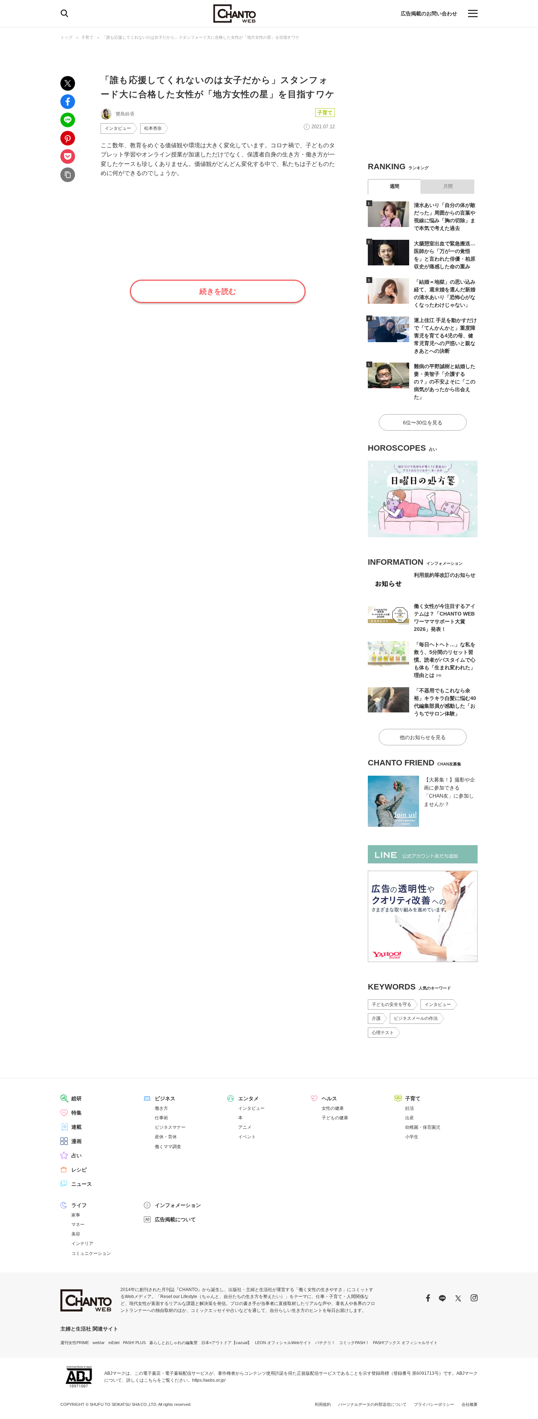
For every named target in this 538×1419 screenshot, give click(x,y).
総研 (76, 1098)
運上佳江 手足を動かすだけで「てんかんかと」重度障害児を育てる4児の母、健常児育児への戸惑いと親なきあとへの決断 (445, 335)
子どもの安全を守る (391, 1004)
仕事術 (161, 1117)
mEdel (113, 1342)
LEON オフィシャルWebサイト (283, 1342)
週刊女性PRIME (74, 1342)
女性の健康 (333, 1108)
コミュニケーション (91, 1253)
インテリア (82, 1243)
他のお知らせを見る (423, 737)
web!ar (99, 1342)
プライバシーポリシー (434, 1404)
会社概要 (470, 1404)
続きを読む (217, 291)
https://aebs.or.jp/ (208, 1380)
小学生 (411, 1136)
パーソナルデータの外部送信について (372, 1404)
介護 (376, 1018)
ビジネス (165, 1098)
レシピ (79, 1170)
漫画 (76, 1141)
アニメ (244, 1127)
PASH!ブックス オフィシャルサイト (405, 1342)
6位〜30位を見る (422, 422)
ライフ (79, 1205)
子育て (87, 37)
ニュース (81, 1184)
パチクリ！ (325, 1342)
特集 (76, 1113)
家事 (75, 1215)
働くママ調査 (168, 1146)
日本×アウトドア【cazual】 (226, 1342)
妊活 (409, 1108)
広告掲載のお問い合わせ (429, 13)
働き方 (161, 1108)
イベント (247, 1136)
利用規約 (323, 1404)
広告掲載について (175, 1219)
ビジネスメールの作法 (416, 1018)
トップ (66, 37)
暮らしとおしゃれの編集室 (173, 1342)
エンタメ (248, 1098)
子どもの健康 (335, 1117)
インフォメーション (178, 1205)
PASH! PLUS (134, 1342)
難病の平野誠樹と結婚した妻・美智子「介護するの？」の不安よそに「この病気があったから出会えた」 (444, 381)
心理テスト (383, 1032)
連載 (76, 1127)
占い (76, 1155)
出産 (409, 1117)
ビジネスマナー (170, 1127)
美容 (75, 1234)
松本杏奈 (153, 128)
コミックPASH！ (354, 1342)
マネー (78, 1224)
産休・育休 (166, 1136)
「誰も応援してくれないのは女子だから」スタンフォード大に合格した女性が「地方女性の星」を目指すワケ (200, 37)
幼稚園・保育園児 (422, 1127)
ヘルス (329, 1098)
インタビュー (118, 128)
